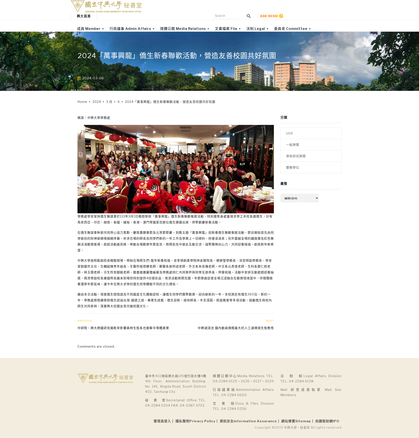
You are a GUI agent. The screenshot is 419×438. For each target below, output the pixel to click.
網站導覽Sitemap (296, 421)
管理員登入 (162, 421)
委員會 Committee (290, 29)
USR (289, 133)
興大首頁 (84, 16)
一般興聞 (292, 145)
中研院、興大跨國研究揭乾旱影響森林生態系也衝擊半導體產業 (123, 328)
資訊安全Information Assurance (248, 421)
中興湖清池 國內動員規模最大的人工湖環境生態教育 (236, 328)
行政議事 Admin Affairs (130, 29)
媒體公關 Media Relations (183, 29)
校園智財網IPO (327, 421)
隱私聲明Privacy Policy (195, 421)
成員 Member (89, 29)
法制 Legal (255, 29)
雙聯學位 (292, 167)
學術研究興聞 (296, 156)
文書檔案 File (226, 29)
